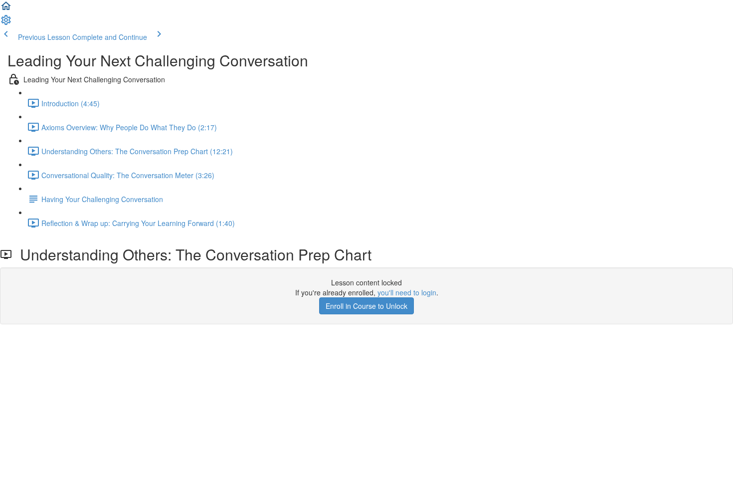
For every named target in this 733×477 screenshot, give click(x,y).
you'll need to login (406, 292)
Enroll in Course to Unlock (366, 306)
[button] (6, 9)
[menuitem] (6, 23)
